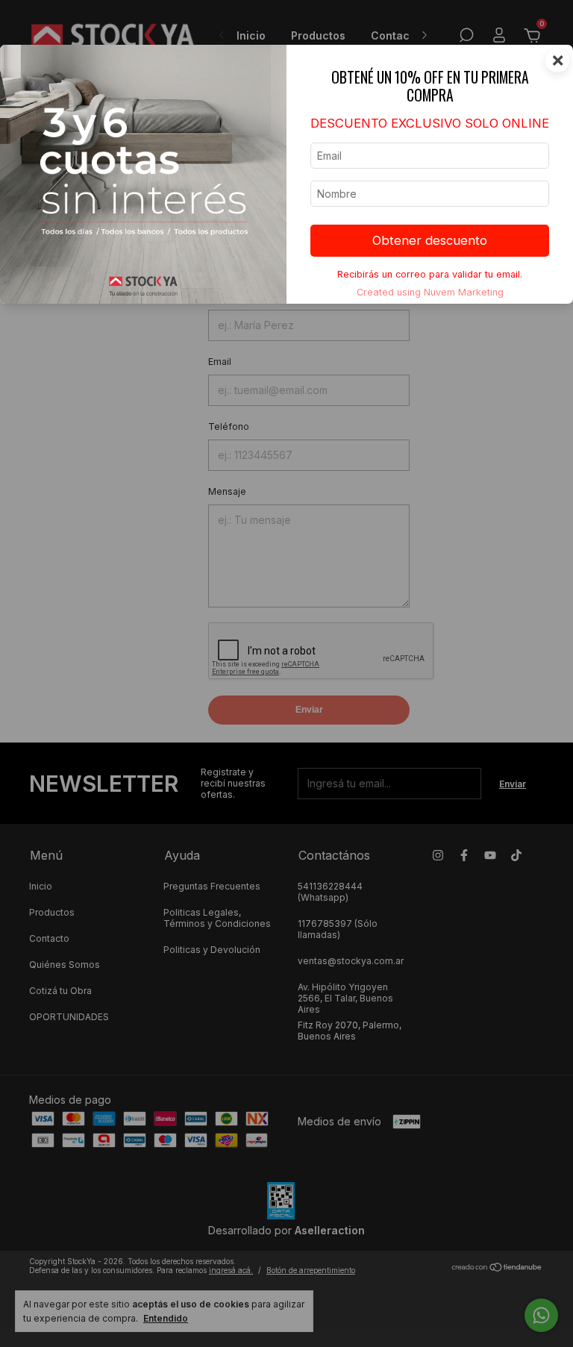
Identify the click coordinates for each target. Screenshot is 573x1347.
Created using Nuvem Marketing (430, 292)
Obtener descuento (429, 240)
